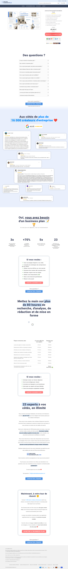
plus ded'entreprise (32, 118)
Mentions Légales (55, 564)
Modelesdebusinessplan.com (12, 567)
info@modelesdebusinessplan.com (37, 473)
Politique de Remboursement (42, 564)
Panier (64, 3)
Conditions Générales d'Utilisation (14, 564)
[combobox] (48, 3)
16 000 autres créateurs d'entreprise (33, 500)
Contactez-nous (49, 564)
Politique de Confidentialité (33, 564)
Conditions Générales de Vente (24, 564)
